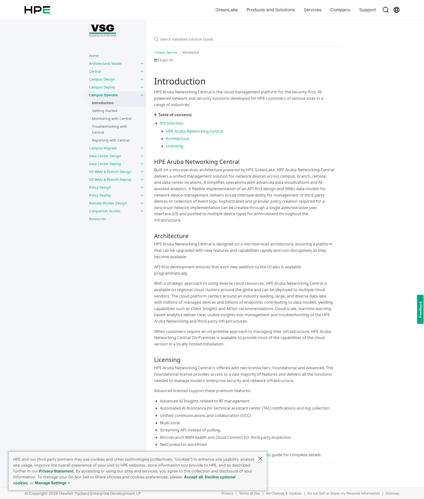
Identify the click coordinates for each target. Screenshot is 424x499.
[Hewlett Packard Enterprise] (37, 9)
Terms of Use (249, 493)
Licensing (174, 146)
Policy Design (100, 187)
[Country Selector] (396, 9)
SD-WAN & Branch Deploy (110, 179)
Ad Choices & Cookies (284, 493)
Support (367, 10)
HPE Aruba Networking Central (194, 131)
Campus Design (102, 79)
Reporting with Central (111, 140)
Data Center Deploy (105, 163)
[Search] (386, 9)
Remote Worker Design (108, 203)
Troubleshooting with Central (109, 129)
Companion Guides (104, 211)
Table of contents (175, 114)
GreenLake (226, 10)
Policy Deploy (100, 195)
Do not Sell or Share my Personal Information (343, 493)
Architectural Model (105, 63)
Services (312, 10)
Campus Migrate (103, 148)
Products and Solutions (271, 10)
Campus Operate (103, 95)
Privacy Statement (56, 471)
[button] (260, 459)
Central (95, 71)
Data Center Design (105, 156)
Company (340, 10)
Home (94, 55)
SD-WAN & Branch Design (110, 171)
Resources (97, 218)
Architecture (177, 138)
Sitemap (392, 493)
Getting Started (104, 110)
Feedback (420, 309)
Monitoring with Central (112, 118)
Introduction (103, 102)
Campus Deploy (102, 87)
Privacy (227, 493)
